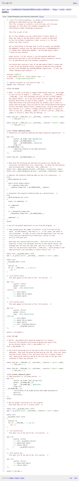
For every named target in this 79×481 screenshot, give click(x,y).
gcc (8, 9)
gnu (3, 9)
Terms (22, 478)
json (75, 478)
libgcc (55, 9)
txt (71, 478)
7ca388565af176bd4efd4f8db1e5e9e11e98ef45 (30, 9)
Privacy (17, 478)
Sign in (75, 3)
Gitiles (11, 478)
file (41, 16)
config (61, 9)
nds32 (68, 9)
